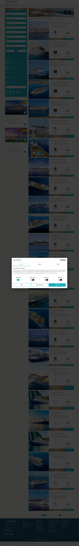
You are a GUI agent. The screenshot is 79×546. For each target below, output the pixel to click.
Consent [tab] (21, 264)
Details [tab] (39, 264)
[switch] (32, 280)
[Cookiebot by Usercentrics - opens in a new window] (60, 260)
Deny (22, 284)
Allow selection (39, 284)
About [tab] (58, 264)
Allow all (57, 284)
